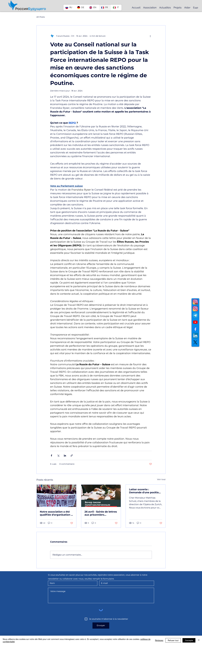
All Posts (40, 17)
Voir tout (161, 479)
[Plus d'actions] (150, 36)
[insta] (195, 308)
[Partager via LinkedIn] (65, 455)
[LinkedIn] (195, 335)
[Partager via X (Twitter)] (58, 455)
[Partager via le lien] (71, 455)
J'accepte (189, 640)
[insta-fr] (195, 302)
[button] (150, 7)
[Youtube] (195, 322)
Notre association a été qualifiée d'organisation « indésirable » (56, 513)
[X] (195, 342)
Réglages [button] (159, 640)
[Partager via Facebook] (51, 455)
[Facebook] (195, 329)
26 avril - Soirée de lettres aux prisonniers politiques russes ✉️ (101, 513)
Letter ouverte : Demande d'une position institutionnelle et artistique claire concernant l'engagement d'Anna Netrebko (144, 491)
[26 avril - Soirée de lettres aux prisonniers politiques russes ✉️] (101, 496)
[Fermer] (198, 640)
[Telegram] (195, 315)
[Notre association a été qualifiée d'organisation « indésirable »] (56, 496)
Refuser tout (173, 640)
